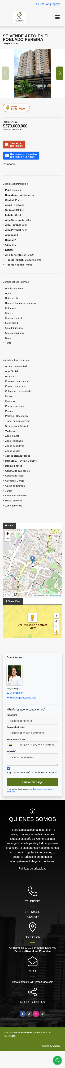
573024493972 (17, 693)
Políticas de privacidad (32, 868)
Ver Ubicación (27, 625)
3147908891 (33, 917)
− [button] (7, 539)
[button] (14, 94)
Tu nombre (12, 715)
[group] (32, 73)
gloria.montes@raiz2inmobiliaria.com (32, 981)
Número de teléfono (17, 739)
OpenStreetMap (54, 595)
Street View (18, 107)
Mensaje (11, 751)
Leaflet (36, 595)
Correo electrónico (16, 727)
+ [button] (7, 533)
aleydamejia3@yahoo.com (23, 697)
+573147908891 (32, 911)
